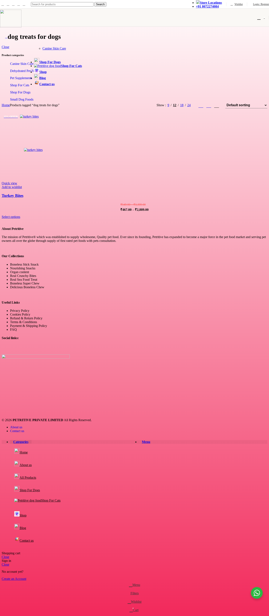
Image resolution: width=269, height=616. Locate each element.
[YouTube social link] (18, 4)
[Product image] (33, 150)
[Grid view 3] (208, 105)
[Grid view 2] (200, 105)
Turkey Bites (12, 195)
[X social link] (8, 4)
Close (5, 47)
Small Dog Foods (21, 99)
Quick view (9, 183)
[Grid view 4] (216, 105)
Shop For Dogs (20, 92)
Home (6, 105)
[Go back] (6, 36)
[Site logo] (10, 26)
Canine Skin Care (54, 48)
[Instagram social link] (13, 4)
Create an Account (14, 579)
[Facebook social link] (2, 4)
